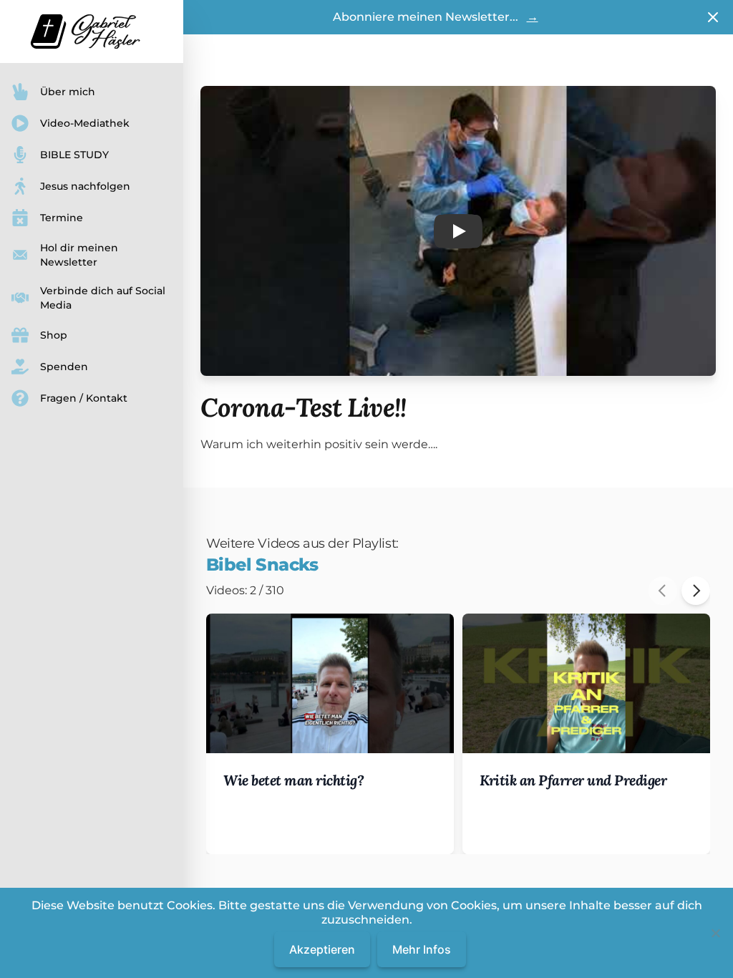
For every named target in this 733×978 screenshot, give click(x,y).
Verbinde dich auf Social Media (102, 297)
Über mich (67, 91)
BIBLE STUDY (74, 154)
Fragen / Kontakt (83, 398)
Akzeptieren (322, 949)
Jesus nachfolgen (85, 186)
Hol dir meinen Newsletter (79, 254)
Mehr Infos (421, 949)
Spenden (64, 366)
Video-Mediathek (85, 123)
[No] (715, 933)
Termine (61, 217)
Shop (53, 335)
